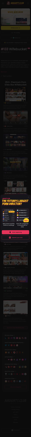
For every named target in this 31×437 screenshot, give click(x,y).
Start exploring (17, 232)
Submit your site (17, 237)
